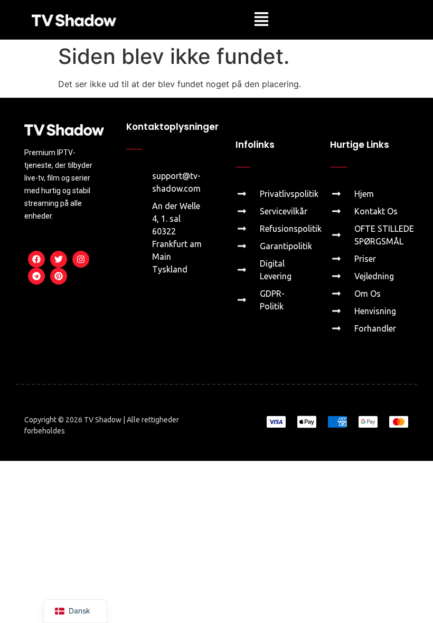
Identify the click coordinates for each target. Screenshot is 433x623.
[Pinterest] (58, 276)
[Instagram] (80, 259)
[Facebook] (36, 259)
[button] (261, 19)
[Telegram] (36, 276)
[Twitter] (58, 259)
